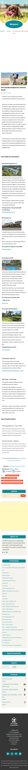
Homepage (2, 31)
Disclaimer (14, 744)
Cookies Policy (14, 742)
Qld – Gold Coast (6, 622)
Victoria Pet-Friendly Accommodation (10, 645)
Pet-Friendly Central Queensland (17, 466)
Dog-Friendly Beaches (7, 588)
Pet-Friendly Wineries (7, 616)
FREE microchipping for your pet (9, 591)
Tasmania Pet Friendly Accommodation (11, 637)
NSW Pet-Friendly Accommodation (10, 611)
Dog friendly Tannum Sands (9, 478)
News (3, 598)
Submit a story (5, 635)
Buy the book (5, 575)
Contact (4, 583)
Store (3, 632)
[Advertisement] (14, 50)
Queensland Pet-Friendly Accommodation (12, 629)
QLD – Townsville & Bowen (8, 627)
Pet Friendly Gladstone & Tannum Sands (12, 483)
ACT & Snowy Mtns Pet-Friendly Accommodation (13, 567)
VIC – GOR (4, 642)
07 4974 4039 (6, 350)
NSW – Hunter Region (7, 603)
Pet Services (5, 614)
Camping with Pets (6, 578)
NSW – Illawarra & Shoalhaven (9, 606)
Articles (9, 31)
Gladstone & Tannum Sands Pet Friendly (12, 480)
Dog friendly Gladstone (12, 475)
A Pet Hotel (4, 565)
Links (3, 596)
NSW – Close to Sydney (7, 601)
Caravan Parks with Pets (8, 580)
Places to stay (5, 619)
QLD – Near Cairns (6, 624)
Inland (3, 593)
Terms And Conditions (14, 740)
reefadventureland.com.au (8, 212)
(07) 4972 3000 (7, 249)
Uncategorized (5, 640)
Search (14, 666)
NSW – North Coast (6, 609)
